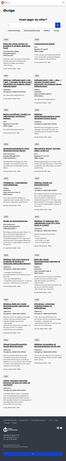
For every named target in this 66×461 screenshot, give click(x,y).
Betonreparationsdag (32, 30)
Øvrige (56, 30)
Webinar (47, 30)
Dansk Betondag (14, 30)
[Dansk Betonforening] (6, 2)
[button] (57, 25)
